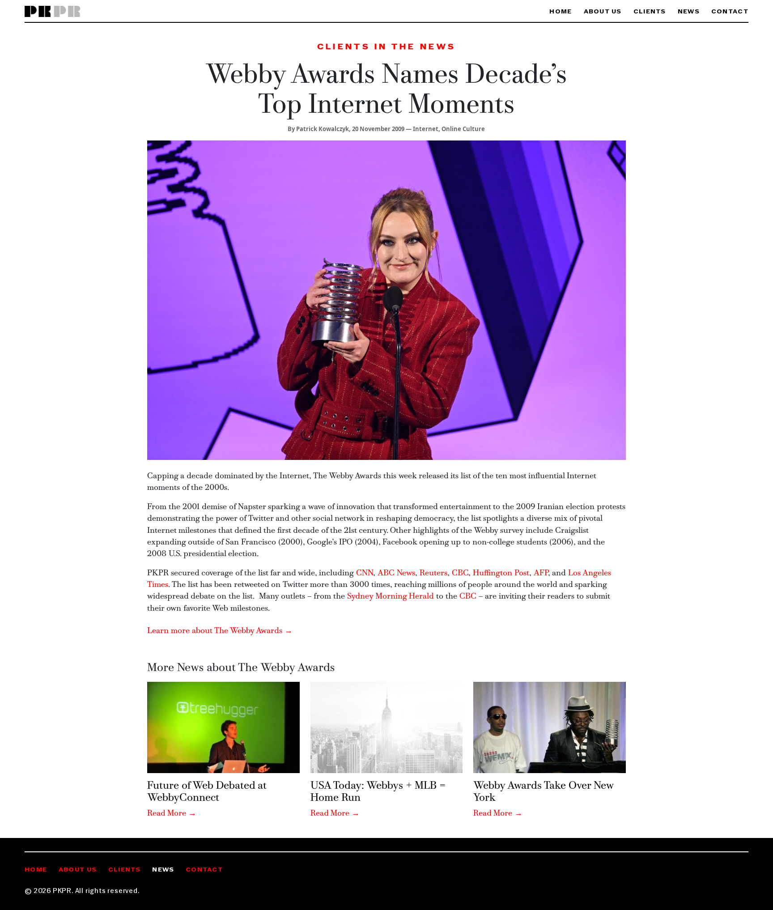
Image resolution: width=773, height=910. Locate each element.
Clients (649, 12)
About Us (603, 12)
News (689, 12)
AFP (541, 573)
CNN (364, 573)
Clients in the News (386, 47)
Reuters (433, 573)
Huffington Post (501, 573)
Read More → (171, 813)
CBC (460, 573)
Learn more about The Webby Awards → (220, 631)
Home (560, 12)
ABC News (396, 573)
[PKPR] (53, 12)
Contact (729, 12)
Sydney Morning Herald (390, 596)
